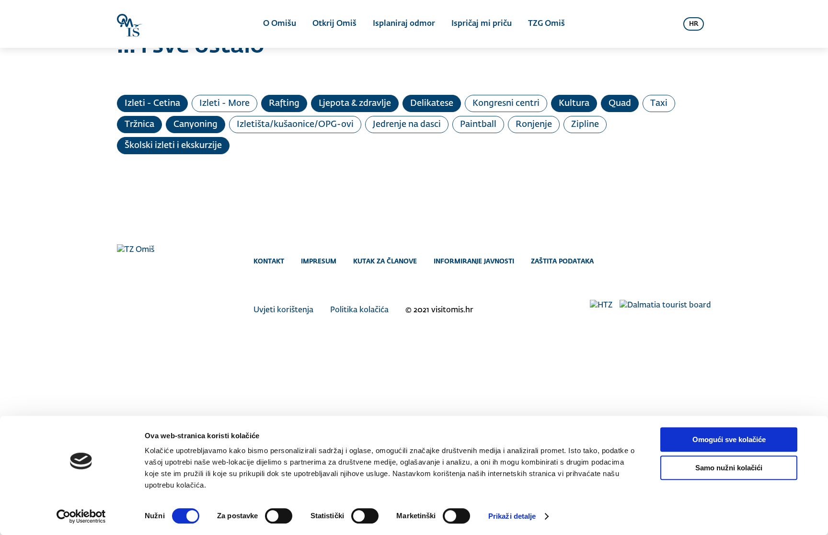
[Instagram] (686, 261)
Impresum (318, 261)
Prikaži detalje (512, 516)
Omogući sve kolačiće (729, 439)
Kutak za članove (385, 261)
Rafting (284, 103)
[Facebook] (667, 261)
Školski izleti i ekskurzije (173, 145)
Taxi (658, 103)
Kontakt (268, 261)
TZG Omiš (546, 24)
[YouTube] (705, 261)
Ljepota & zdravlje (355, 103)
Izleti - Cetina (152, 103)
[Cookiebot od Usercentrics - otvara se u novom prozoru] (81, 516)
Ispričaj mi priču (481, 24)
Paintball (478, 124)
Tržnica (139, 124)
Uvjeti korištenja (283, 310)
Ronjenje (534, 124)
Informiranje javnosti (474, 261)
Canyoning (195, 124)
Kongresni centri (506, 103)
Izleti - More (224, 103)
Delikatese (431, 103)
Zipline (585, 124)
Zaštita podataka (562, 261)
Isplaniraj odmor (404, 24)
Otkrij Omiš (334, 24)
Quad (620, 103)
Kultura (574, 103)
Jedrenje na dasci (407, 124)
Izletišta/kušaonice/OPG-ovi (295, 124)
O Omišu (279, 24)
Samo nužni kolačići (728, 468)
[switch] (278, 516)
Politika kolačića (359, 310)
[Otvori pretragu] (664, 24)
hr (693, 24)
